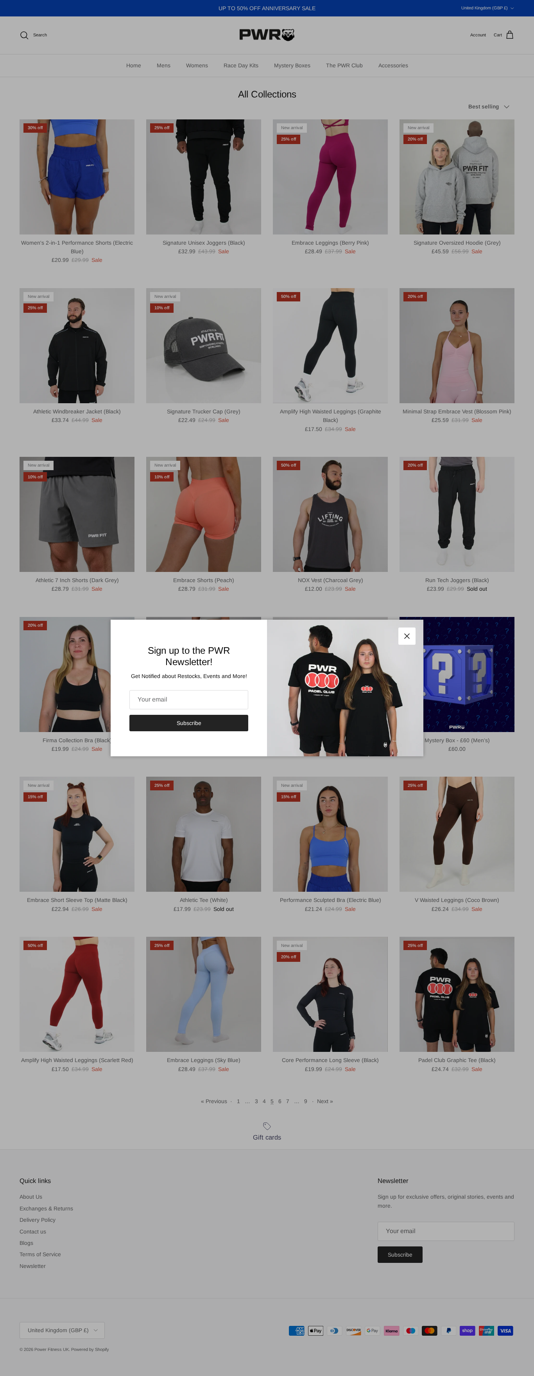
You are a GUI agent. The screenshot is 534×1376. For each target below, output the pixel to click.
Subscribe (189, 723)
